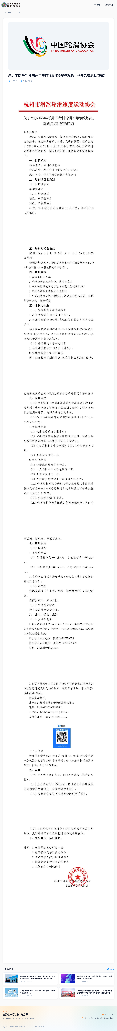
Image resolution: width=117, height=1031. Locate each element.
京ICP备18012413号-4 (38, 1027)
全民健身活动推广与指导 (15, 1014)
